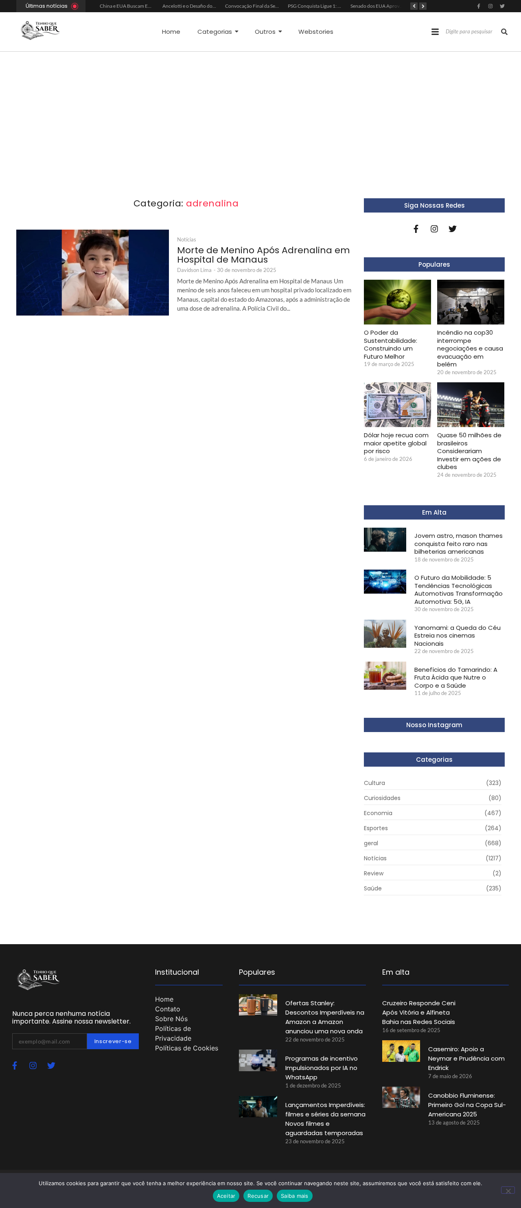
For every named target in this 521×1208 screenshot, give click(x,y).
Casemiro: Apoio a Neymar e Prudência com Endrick (466, 1058)
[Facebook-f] (479, 6)
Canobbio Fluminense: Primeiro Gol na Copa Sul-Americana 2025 (467, 1104)
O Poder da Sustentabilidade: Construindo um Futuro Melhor (390, 344)
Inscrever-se (113, 1041)
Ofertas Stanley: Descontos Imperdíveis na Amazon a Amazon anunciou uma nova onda (324, 1017)
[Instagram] (490, 6)
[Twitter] (502, 6)
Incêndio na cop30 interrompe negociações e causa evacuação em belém (470, 348)
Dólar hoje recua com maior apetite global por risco (396, 443)
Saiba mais (295, 1196)
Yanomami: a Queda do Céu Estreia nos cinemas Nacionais (457, 636)
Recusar (258, 1196)
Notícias (186, 239)
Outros (265, 31)
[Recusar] (508, 1190)
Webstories (315, 31)
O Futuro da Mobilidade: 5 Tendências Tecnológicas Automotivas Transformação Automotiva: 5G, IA (458, 589)
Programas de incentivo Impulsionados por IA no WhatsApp (321, 1067)
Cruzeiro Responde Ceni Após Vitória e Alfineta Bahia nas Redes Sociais (418, 1012)
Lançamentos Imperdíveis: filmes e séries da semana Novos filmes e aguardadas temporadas (325, 1119)
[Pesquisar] (504, 32)
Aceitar (226, 1196)
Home (171, 31)
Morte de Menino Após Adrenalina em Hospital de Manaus (263, 255)
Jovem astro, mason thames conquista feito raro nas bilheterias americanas (458, 544)
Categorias (214, 31)
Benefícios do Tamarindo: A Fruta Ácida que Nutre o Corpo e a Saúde (455, 678)
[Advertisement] (260, 113)
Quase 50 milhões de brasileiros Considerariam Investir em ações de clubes (469, 451)
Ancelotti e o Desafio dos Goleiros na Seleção (209, 6)
